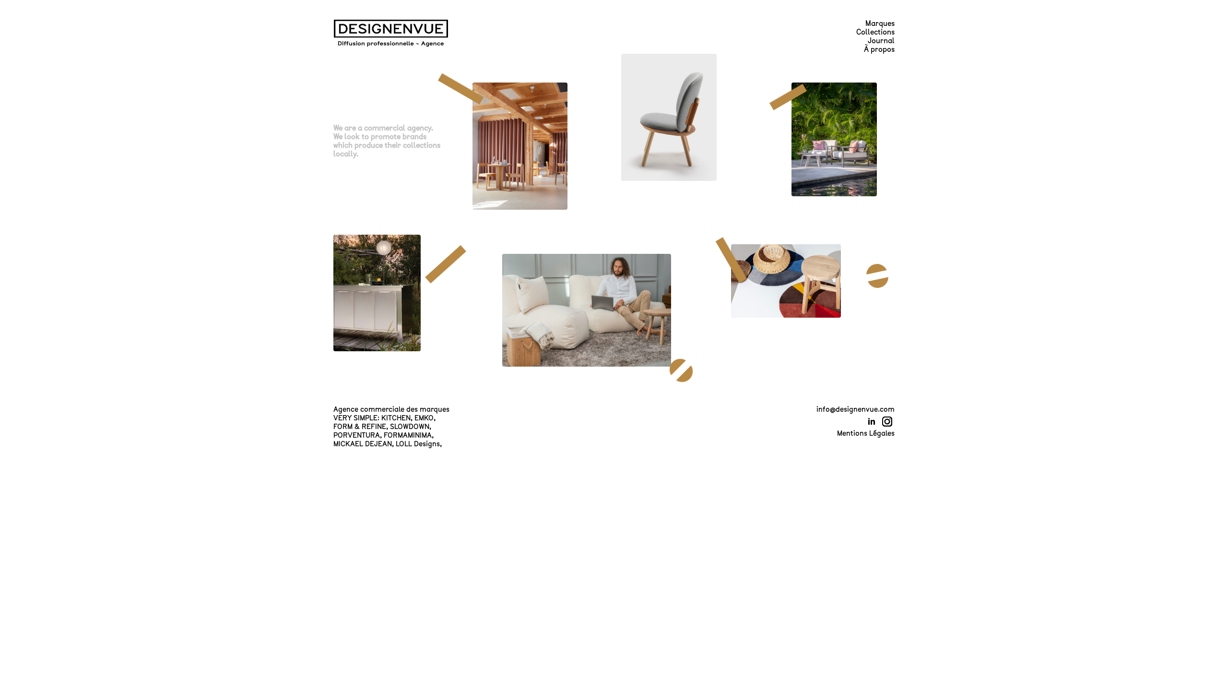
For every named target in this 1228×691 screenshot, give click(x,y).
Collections (875, 32)
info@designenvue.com (855, 409)
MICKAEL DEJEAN (362, 444)
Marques (880, 23)
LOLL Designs (418, 444)
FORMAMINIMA (408, 435)
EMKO (424, 418)
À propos (879, 49)
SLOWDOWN (409, 426)
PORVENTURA (356, 435)
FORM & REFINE (359, 426)
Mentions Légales (866, 433)
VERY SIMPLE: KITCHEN (372, 418)
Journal (881, 40)
